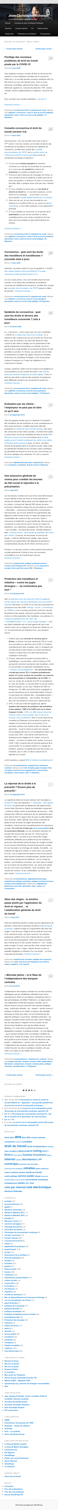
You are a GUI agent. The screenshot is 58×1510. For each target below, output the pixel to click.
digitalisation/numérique (23, 462)
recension (8, 1322)
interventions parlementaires (16, 1277)
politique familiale (12, 1308)
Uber (34, 886)
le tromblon (9, 1286)
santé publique (37, 115)
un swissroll (9, 1466)
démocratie (24, 1150)
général (7, 1266)
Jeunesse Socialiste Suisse (15, 1401)
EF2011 (45, 1151)
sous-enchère (19, 772)
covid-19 (29, 112)
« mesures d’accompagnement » (21, 669)
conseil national (38, 1137)
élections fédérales (13, 1191)
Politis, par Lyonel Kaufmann (16, 1458)
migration (8, 1291)
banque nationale (14, 1061)
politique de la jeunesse (42, 959)
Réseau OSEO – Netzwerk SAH (17, 1380)
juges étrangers (41, 768)
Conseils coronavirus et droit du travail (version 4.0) (23, 129)
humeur (7, 1272)
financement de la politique (15, 1255)
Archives (8, 28)
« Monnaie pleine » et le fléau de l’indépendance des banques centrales (22, 978)
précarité (18, 886)
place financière (11, 1303)
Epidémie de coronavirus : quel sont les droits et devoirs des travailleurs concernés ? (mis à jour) (22, 317)
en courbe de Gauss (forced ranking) (28, 428)
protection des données (28, 1164)
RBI (30, 568)
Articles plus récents (44, 48)
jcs (5, 1113)
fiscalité (7, 1260)
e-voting (36, 1151)
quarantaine (9, 115)
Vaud (32, 1183)
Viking (30, 607)
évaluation (12, 465)
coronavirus (20, 112)
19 (51, 58)
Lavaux (18, 1159)
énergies (8, 1218)
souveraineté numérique (36, 1179)
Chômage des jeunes (13, 1226)
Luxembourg (47, 607)
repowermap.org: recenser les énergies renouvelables (26, 1383)
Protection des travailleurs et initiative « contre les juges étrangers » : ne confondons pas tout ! (23, 584)
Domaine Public (11, 1369)
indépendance (47, 1061)
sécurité (7, 1331)
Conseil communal (12, 1235)
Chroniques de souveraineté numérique (20, 1232)
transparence (10, 1182)
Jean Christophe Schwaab (28, 15)
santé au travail (25, 115)
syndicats (8, 1339)
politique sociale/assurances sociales (20, 1314)
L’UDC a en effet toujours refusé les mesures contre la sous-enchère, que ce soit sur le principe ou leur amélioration (30, 715)
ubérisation (26, 886)
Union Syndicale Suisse (14, 1434)
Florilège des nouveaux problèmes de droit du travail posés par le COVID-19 (21, 60)
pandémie (49, 112)
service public (26, 1176)
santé (44, 110)
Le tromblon (9, 1372)
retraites (29, 1168)
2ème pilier (9, 1137)
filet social (24, 568)
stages (7, 964)
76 (51, 313)
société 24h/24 (9, 1180)
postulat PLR (9, 802)
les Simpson (9, 1288)
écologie (8, 1201)
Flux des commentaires (14, 1491)
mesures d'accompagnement (24, 770)
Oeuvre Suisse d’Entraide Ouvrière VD (20, 1377)
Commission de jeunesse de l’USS (18, 1422)
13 (51, 976)
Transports (8, 1342)
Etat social (16, 568)
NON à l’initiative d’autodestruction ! (39, 760)
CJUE (25, 768)
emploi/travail (36, 110)
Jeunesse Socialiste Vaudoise (16, 1404)
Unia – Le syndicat (12, 1431)
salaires (7, 1172)
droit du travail (39, 112)
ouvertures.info (10, 1449)
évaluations (21, 465)
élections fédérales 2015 (14, 1215)
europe (7, 1252)
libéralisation (29, 1159)
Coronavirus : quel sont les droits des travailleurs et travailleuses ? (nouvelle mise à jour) (23, 255)
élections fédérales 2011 (14, 1212)
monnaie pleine (38, 1064)
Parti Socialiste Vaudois (14, 1407)
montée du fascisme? (13, 1294)
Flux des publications (13, 1489)
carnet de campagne (12, 1223)
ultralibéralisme (19, 1066)
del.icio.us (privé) (11, 1363)
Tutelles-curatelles (12, 1345)
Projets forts (9, 34)
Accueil (7, 23)
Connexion (8, 1486)
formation (28, 959)
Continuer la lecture (13, 104)
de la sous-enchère (41, 828)
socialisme (8, 1336)
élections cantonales (13, 1209)
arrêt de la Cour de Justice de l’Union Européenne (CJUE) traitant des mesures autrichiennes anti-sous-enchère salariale (28, 602)
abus (16, 962)
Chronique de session (13, 1229)
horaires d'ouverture (34, 1154)
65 (51, 253)
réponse (24, 964)
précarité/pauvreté (19, 565)
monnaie (28, 1064)
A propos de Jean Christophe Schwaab (28, 23)
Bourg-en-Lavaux (11, 1221)
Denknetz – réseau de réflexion (17, 1425)
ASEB (6, 1420)
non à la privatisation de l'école (17, 1300)
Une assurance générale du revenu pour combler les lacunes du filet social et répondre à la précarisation (23, 481)
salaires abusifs (18, 1172)
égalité (7, 1207)
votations (8, 768)
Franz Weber (17, 1155)
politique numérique (23, 881)
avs (18, 1136)
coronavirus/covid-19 (22, 110)
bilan (24, 1137)
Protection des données (14, 1320)
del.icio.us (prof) (11, 1366)
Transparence (45, 34)
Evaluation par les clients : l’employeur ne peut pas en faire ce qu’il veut (23, 407)
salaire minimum (42, 1168)
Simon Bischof (10, 1461)
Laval (37, 607)
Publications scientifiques (27, 34)
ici (5, 630)
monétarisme (19, 1064)
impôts (49, 1155)
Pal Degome (9, 1452)
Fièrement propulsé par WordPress (29, 1505)
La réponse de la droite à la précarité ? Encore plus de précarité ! (20, 787)
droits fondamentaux (37, 1146)
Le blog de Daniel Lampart (15, 1444)
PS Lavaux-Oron (11, 1410)
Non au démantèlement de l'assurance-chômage (24, 1297)
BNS (39, 1061)
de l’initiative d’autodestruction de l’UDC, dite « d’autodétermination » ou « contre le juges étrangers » (28, 619)
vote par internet (15, 1187)
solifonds (8, 1428)
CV (32, 28)
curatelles (27, 1141)
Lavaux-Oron (9, 1283)
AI (38, 565)
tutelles (21, 1182)
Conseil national (21, 28)
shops (38, 1176)
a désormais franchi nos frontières (29, 334)
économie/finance (20, 765)
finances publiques (12, 1257)
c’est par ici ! (42, 99)
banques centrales (29, 1061)
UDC (27, 772)
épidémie (11, 112)
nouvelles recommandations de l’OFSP (23, 288)
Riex (6, 1386)
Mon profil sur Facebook (14, 1375)
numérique (11, 1164)
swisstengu (9, 1463)
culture (7, 1243)
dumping (31, 768)
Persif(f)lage (9, 1455)
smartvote (44, 1176)
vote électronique (38, 1187)
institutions (43, 765)
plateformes (9, 886)
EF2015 (8, 1154)
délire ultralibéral (11, 1151)
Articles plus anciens (13, 48)
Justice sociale (10, 1280)
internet (9, 1159)
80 (51, 129)
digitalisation (42, 883)
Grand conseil (42, 28)
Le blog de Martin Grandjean (16, 1447)
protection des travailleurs (13, 1169)
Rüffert (10, 610)
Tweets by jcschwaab (12, 1476)
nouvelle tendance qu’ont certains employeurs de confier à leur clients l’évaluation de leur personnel (28, 440)
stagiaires (14, 964)
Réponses (45, 301)
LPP (39, 1159)
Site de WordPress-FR (13, 1494)
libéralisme (8, 1064)
